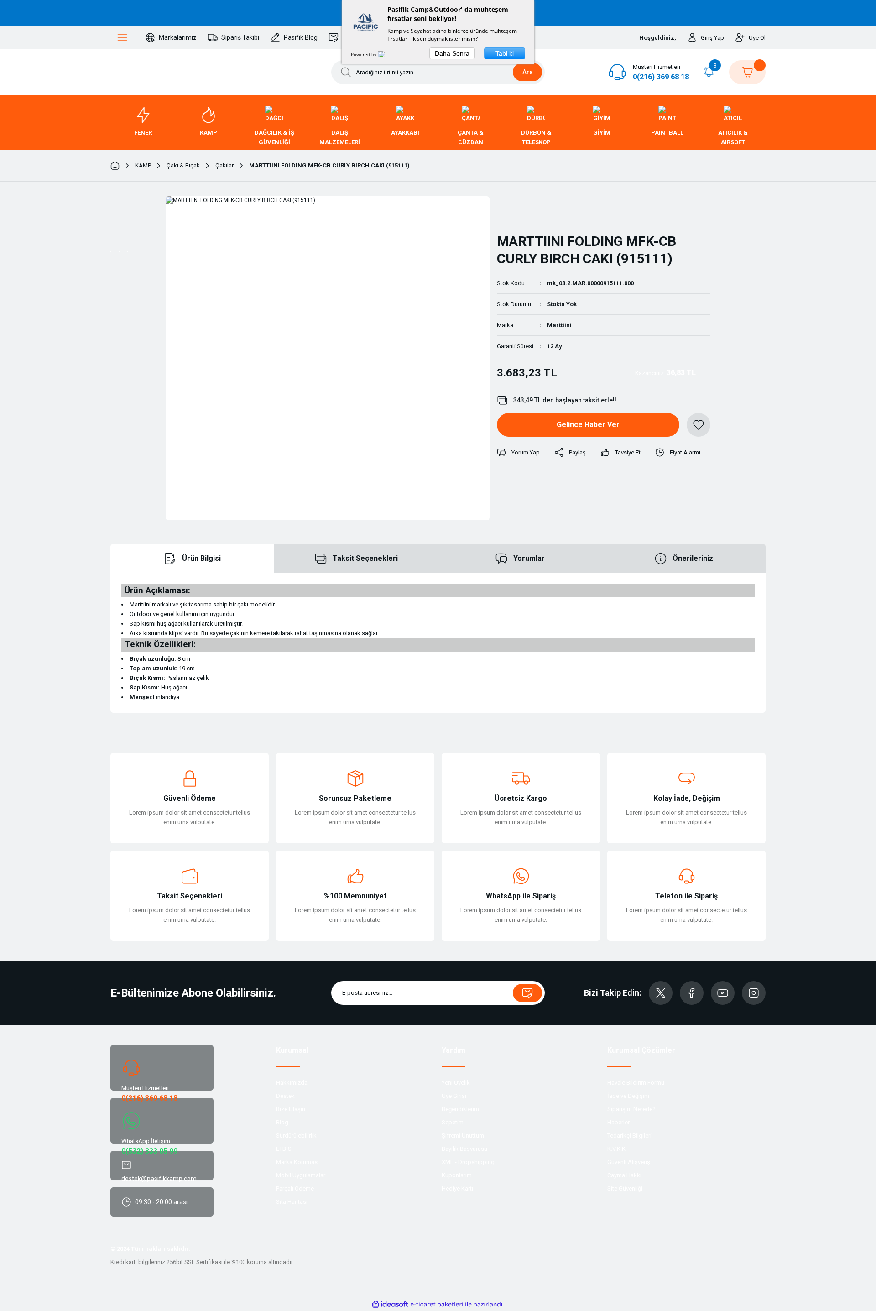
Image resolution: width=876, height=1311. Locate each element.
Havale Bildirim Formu (635, 1082)
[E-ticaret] (437, 1304)
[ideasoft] (390, 1304)
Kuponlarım (457, 1175)
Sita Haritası (292, 1201)
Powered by (364, 54)
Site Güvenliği (624, 1188)
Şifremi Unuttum (463, 1135)
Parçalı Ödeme (295, 1188)
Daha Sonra (452, 53)
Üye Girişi (454, 1095)
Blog (282, 1122)
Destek (285, 1095)
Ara (527, 72)
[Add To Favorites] (698, 425)
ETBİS (284, 1148)
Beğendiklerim (460, 1109)
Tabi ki (504, 53)
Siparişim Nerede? (631, 1109)
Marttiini (559, 325)
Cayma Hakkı (624, 1175)
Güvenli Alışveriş (628, 1162)
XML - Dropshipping (468, 1162)
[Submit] (527, 993)
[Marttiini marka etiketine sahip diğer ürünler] (520, 210)
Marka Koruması (297, 1162)
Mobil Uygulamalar (300, 1175)
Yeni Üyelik (456, 1082)
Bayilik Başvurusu (464, 1148)
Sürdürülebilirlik (296, 1135)
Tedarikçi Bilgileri (629, 1135)
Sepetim (453, 1122)
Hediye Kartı (457, 1188)
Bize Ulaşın (290, 1109)
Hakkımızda (292, 1082)
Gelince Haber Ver (588, 424)
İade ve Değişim (628, 1095)
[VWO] (387, 54)
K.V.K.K (616, 1148)
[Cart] (747, 72)
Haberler (618, 1122)
